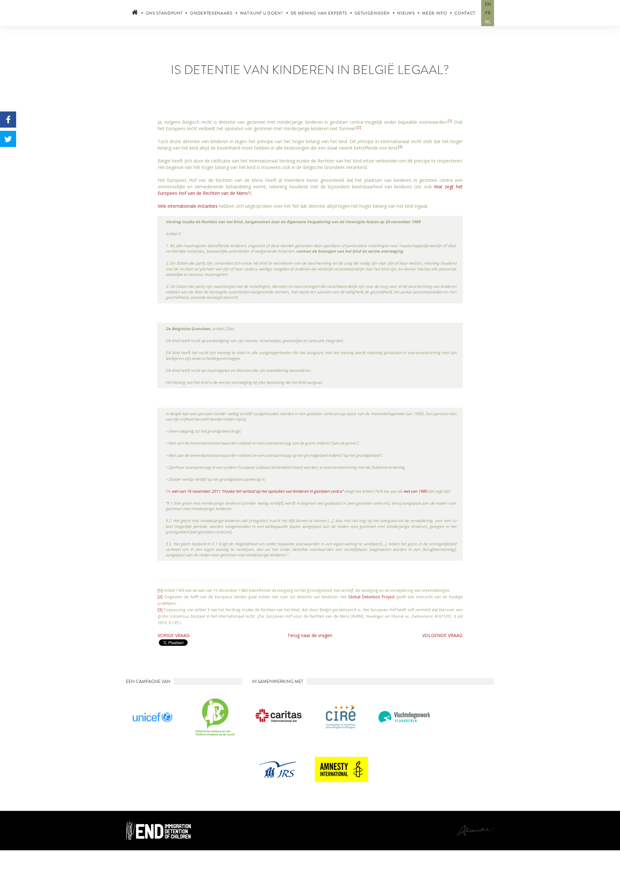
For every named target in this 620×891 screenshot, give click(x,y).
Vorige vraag (174, 635)
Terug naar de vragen (309, 635)
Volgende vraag (442, 635)
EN (488, 4)
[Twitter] (8, 139)
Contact (464, 13)
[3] (400, 146)
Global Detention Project (371, 596)
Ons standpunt (164, 13)
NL (488, 21)
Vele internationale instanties (188, 206)
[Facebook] (8, 119)
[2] (358, 127)
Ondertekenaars (211, 13)
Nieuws (406, 13)
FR (488, 13)
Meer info (434, 13)
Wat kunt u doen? (261, 13)
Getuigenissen (372, 13)
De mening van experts (319, 13)
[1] (450, 121)
